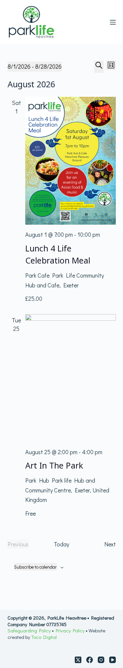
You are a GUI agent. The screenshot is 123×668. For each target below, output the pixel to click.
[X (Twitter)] (78, 660)
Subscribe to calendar (35, 567)
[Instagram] (101, 660)
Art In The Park (54, 465)
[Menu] (113, 22)
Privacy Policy (70, 630)
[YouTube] (112, 660)
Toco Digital (44, 637)
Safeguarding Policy (30, 630)
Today (61, 544)
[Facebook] (89, 660)
